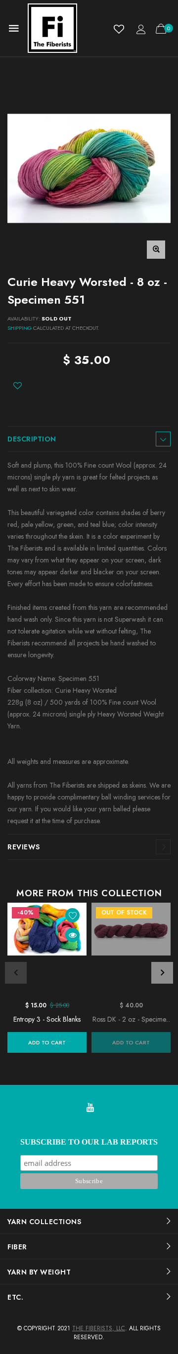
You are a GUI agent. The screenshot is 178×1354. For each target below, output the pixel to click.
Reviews (23, 847)
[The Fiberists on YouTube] (90, 1108)
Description (31, 439)
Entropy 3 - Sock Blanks (47, 1019)
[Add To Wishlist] (17, 386)
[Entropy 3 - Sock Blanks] (47, 949)
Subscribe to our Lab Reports (89, 1142)
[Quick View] (72, 935)
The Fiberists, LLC (98, 1328)
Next (162, 973)
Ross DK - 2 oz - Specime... (131, 1019)
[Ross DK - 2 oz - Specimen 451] (131, 949)
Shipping (19, 328)
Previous (16, 973)
